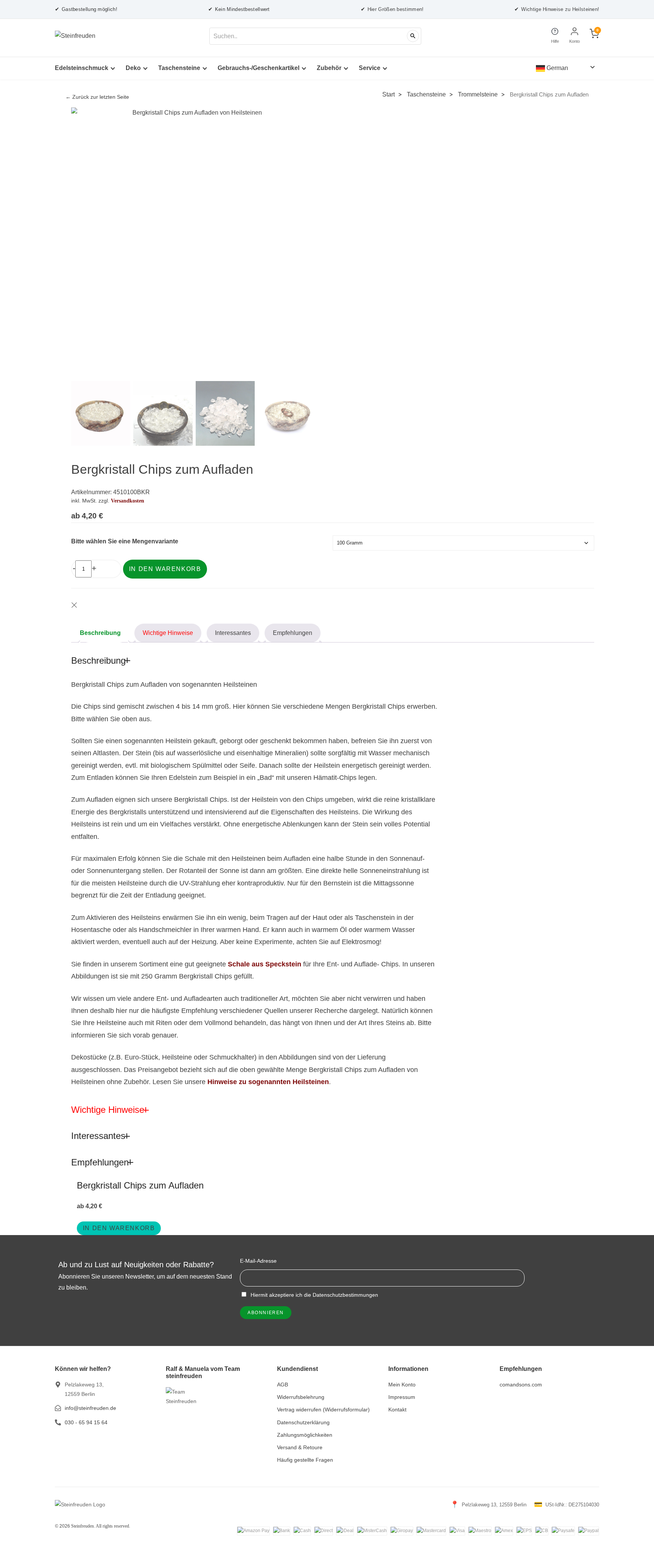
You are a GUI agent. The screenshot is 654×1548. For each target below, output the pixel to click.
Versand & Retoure (299, 1447)
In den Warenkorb (165, 569)
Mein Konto (402, 1385)
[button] (304, 251)
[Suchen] (413, 36)
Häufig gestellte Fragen (305, 1460)
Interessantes (233, 633)
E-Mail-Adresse (258, 1261)
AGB (282, 1385)
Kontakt (397, 1409)
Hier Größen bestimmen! (392, 9)
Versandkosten (127, 501)
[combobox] (315, 36)
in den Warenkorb (119, 1228)
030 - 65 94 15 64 (86, 1422)
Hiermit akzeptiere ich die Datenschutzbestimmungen (313, 1295)
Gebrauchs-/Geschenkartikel (258, 68)
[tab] (104, 633)
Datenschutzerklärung (303, 1422)
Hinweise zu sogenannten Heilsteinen (268, 1082)
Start (388, 94)
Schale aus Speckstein (264, 964)
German (556, 68)
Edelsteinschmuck (81, 68)
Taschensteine (179, 68)
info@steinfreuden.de (90, 1408)
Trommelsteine (478, 94)
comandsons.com (521, 1385)
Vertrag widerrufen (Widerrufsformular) (323, 1409)
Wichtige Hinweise (168, 633)
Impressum (401, 1397)
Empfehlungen (292, 633)
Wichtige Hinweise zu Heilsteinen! (556, 9)
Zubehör (329, 68)
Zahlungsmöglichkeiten (304, 1435)
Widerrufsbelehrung (300, 1397)
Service (369, 68)
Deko (133, 68)
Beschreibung (100, 633)
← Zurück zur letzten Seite (97, 97)
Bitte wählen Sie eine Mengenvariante (124, 541)
